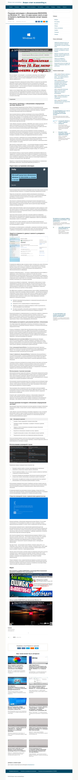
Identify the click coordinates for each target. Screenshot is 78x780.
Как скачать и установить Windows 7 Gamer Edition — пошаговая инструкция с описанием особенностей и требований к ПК (38, 708)
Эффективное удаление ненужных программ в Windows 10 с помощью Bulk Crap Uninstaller (38, 729)
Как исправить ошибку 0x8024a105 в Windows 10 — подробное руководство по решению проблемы (17, 729)
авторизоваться (30, 764)
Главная (10, 7)
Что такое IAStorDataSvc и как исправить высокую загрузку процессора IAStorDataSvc (59, 315)
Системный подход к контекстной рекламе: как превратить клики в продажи (61, 50)
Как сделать (40, 7)
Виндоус (23, 7)
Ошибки (47, 7)
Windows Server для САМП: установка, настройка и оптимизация (61, 97)
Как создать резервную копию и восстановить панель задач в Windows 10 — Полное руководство (38, 687)
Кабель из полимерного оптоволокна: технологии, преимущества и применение (60, 60)
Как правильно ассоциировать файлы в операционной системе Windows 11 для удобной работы (61, 220)
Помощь (53, 7)
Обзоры (58, 7)
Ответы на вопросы (31, 7)
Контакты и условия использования (28, 771)
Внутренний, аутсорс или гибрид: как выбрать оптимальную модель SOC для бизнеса (62, 65)
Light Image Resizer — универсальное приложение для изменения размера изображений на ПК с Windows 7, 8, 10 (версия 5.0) (38, 667)
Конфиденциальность (13, 771)
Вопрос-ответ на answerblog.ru (34, 2)
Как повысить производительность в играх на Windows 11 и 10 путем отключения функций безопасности (17, 687)
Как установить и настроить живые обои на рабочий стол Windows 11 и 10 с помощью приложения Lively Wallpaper (15, 666)
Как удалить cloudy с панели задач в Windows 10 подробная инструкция (64, 133)
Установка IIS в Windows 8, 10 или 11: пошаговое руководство (64, 122)
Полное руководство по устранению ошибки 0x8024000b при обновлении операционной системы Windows (37, 750)
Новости (64, 7)
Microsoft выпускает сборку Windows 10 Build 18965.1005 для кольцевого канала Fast (16, 708)
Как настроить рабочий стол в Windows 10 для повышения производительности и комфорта (17, 750)
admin (55, 74)
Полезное (17, 7)
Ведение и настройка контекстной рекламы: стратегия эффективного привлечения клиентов (61, 55)
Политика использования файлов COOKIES (47, 771)
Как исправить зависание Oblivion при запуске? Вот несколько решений (62, 102)
